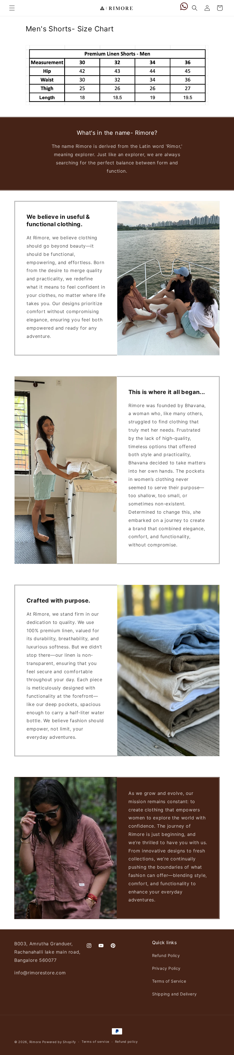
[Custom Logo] (183, 8)
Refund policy (126, 1042)
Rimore (35, 1042)
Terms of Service (169, 981)
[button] (12, 8)
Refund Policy (166, 955)
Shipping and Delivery (174, 993)
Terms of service (95, 1042)
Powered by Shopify (59, 1042)
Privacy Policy (166, 968)
